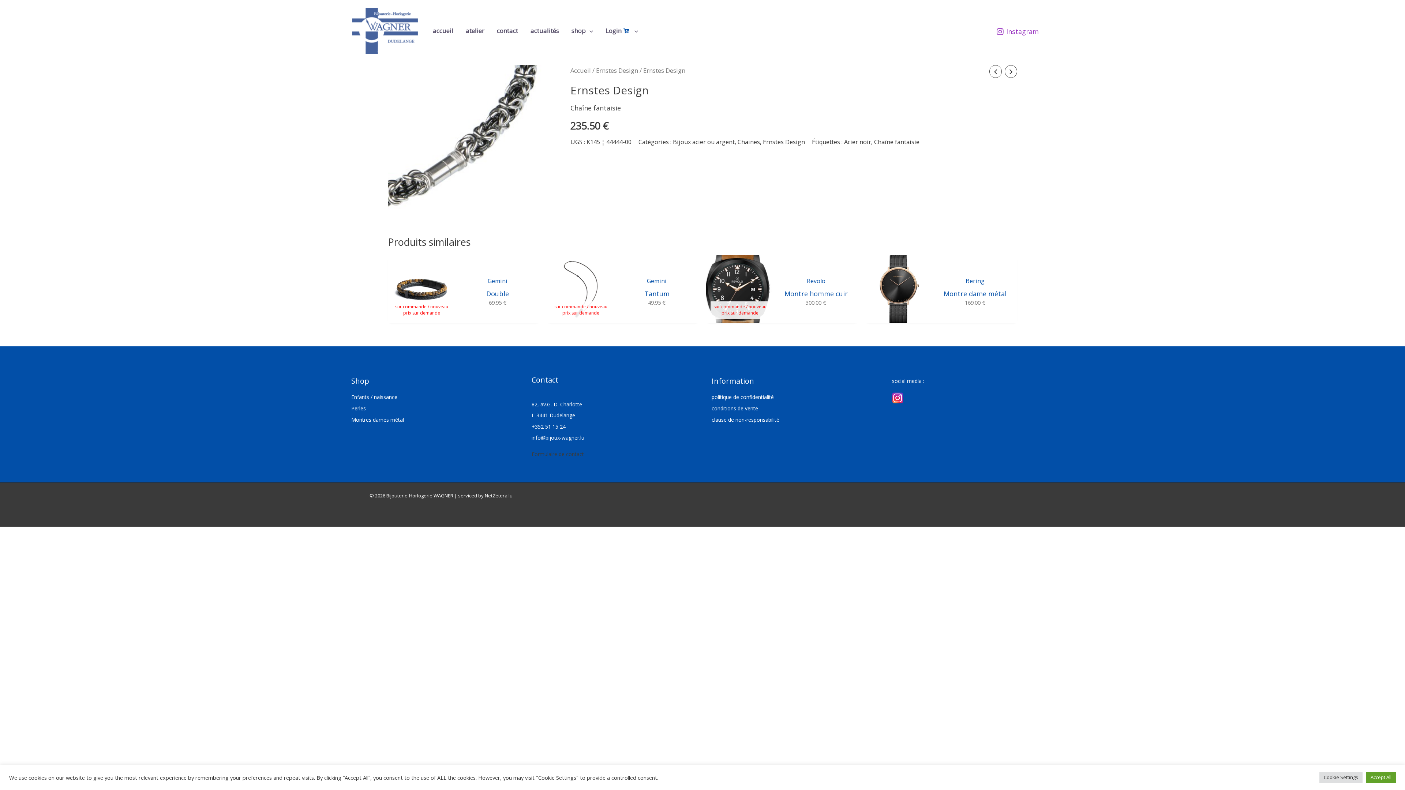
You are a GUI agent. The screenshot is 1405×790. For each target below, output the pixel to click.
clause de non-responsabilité (745, 419)
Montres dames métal (377, 419)
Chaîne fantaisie (896, 142)
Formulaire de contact (558, 454)
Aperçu (422, 315)
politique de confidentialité (743, 397)
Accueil (580, 70)
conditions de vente (735, 408)
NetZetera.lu (499, 495)
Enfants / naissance (374, 397)
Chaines (749, 142)
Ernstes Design (617, 70)
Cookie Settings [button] (1341, 777)
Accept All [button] (1381, 777)
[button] (589, 30)
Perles (358, 408)
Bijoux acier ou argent (704, 142)
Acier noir (857, 142)
